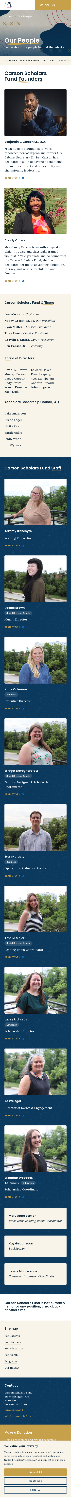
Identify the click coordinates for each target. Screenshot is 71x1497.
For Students (12, 1342)
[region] (35, 1469)
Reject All (35, 1490)
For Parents (12, 1335)
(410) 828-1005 (13, 1410)
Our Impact (11, 1367)
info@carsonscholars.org (20, 1416)
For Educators (13, 1348)
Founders (10, 60)
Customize (35, 1481)
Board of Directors (33, 60)
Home (8, 16)
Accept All (35, 1472)
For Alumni (11, 1354)
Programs (10, 1361)
